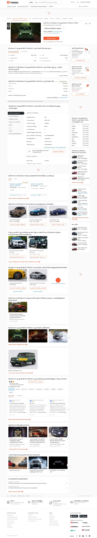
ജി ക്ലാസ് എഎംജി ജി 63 (37, 184)
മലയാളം (72, 2)
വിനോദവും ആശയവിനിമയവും (15, 133)
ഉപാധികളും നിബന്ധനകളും (12, 519)
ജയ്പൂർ (73, 141)
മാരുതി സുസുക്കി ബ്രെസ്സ (82, 189)
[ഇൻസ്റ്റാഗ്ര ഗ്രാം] (86, 536)
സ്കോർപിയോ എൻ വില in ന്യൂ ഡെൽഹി (82, 205)
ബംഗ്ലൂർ (73, 126)
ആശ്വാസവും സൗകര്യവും (14, 121)
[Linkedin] (89, 536)
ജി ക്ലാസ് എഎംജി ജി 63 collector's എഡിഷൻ (16, 184)
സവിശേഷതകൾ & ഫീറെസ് (37, 18)
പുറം (10, 127)
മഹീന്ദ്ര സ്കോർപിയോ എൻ (82, 201)
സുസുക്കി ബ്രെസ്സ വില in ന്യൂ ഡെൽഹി (83, 193)
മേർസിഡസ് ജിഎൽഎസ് (80, 156)
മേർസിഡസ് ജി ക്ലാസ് (55, 71)
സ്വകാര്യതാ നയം (10, 521)
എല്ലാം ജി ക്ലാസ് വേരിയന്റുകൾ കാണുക (17, 198)
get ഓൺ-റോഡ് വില (57, 31)
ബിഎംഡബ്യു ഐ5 (82, 247)
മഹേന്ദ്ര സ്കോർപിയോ (82, 212)
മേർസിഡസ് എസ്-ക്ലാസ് (82, 167)
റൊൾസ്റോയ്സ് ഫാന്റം (54, 219)
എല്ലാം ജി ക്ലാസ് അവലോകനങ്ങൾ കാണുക (18, 419)
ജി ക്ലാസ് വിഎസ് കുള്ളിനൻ (17, 224)
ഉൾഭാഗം (10, 124)
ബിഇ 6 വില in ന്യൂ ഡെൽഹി (82, 198)
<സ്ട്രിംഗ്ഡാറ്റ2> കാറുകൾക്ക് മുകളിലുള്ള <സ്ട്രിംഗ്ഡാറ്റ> (36, 471)
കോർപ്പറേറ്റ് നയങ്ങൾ (11, 523)
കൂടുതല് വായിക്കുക (63, 75)
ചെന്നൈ (73, 134)
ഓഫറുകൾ (52, 18)
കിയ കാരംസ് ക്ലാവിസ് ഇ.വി (83, 238)
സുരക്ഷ (10, 130)
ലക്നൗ (73, 138)
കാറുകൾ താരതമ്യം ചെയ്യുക (18, 288)
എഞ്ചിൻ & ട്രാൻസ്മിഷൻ (14, 113)
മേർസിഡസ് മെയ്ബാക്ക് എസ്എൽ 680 (83, 177)
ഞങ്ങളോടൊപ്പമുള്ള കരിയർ (12, 517)
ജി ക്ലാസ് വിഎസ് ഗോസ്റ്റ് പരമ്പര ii (38, 224)
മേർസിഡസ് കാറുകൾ (76, 182)
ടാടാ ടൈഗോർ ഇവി (82, 242)
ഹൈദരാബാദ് (74, 132)
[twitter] (79, 536)
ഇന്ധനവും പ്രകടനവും (13, 116)
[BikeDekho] (74, 522)
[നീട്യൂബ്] (83, 536)
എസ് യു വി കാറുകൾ (14, 470)
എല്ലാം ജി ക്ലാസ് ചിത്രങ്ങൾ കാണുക (17, 344)
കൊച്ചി (73, 145)
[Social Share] (89, 23)
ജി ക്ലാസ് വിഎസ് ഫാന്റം (58, 224)
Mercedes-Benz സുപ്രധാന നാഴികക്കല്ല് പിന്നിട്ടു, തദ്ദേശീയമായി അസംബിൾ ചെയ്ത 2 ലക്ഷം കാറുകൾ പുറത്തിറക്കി (16, 442)
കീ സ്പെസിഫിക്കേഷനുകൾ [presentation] (13, 51)
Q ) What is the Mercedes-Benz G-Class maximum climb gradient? (22, 487)
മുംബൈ (73, 128)
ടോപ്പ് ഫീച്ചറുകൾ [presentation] (24, 51)
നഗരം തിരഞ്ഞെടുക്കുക (85, 6)
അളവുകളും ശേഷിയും (13, 119)
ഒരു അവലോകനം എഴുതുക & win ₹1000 (36, 381)
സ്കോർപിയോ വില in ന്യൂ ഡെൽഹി (82, 215)
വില (29, 18)
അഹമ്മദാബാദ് (75, 136)
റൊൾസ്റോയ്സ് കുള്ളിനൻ (14, 219)
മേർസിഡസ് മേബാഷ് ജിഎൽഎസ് (82, 161)
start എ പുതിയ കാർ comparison (58, 283)
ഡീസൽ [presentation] (15, 178)
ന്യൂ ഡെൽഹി (55, 33)
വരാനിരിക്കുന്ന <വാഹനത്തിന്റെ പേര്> (57, 471)
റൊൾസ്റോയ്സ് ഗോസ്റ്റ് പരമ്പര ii (36, 219)
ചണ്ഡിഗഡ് (74, 143)
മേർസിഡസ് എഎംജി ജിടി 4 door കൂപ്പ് (82, 172)
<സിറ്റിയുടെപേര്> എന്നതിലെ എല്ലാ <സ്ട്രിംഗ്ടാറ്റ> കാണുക (25, 261)
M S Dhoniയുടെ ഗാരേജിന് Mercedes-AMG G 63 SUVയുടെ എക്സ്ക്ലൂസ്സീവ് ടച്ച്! (57, 441)
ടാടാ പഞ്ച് (80, 207)
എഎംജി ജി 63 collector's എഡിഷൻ (19, 18)
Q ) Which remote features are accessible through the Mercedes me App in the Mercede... (27, 483)
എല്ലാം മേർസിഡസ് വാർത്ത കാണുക (17, 449)
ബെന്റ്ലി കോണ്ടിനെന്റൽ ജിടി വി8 (15, 283)
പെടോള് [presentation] (9, 178)
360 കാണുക (57, 18)
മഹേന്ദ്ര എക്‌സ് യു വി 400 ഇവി (83, 233)
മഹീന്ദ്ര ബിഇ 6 (81, 195)
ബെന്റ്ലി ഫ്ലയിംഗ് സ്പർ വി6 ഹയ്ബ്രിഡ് (37, 283)
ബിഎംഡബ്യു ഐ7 (82, 227)
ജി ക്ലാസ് (9, 18)
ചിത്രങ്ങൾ (46, 18)
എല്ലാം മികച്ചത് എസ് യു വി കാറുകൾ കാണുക (80, 218)
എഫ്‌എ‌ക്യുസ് (64, 18)
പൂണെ (73, 130)
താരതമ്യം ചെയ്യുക (23, 194)
